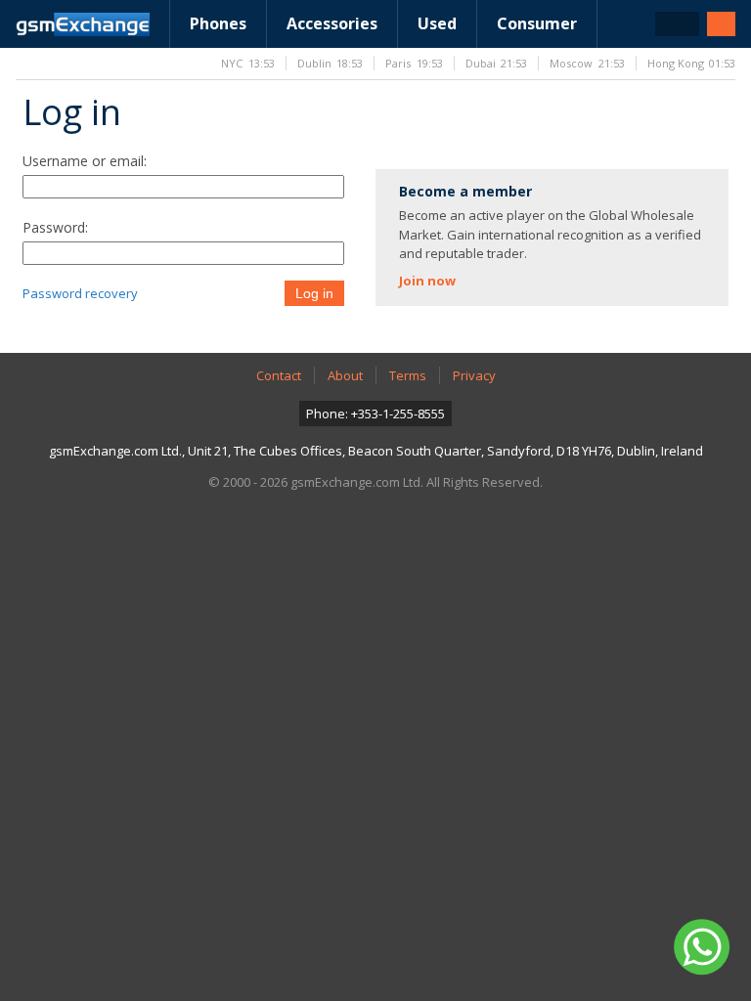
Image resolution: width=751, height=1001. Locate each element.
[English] (677, 24)
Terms (407, 375)
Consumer (537, 23)
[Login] (721, 24)
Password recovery (80, 293)
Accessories (332, 23)
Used (437, 23)
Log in (314, 293)
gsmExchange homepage (83, 24)
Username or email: (84, 161)
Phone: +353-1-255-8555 (375, 413)
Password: (55, 227)
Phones (218, 23)
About (345, 375)
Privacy (474, 375)
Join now (427, 280)
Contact (278, 375)
